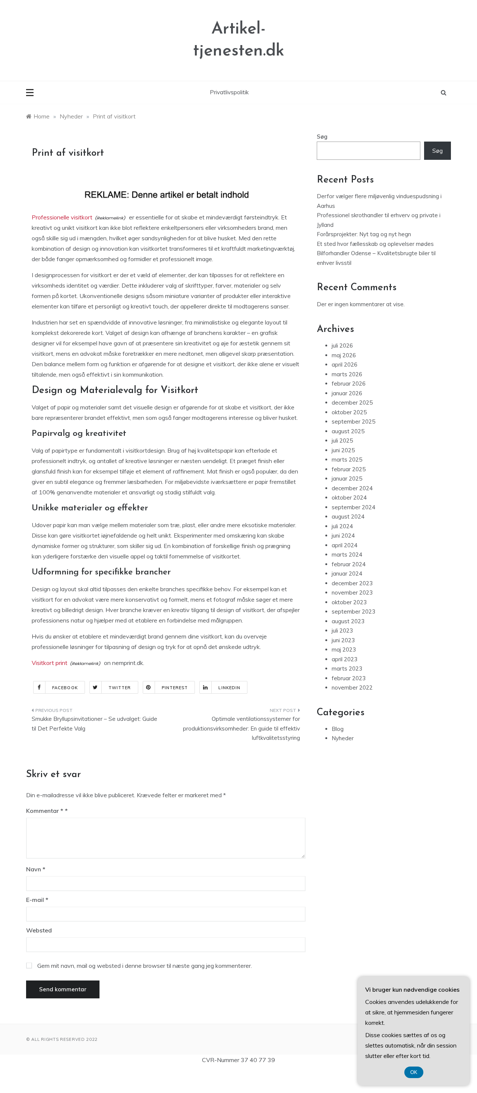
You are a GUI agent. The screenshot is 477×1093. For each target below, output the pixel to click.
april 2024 (344, 545)
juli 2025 (342, 440)
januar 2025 (347, 478)
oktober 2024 (349, 497)
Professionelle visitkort (62, 217)
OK (413, 1072)
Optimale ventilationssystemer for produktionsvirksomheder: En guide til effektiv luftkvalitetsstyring (241, 728)
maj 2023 (344, 649)
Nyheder (343, 738)
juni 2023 (343, 640)
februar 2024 (349, 564)
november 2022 (352, 687)
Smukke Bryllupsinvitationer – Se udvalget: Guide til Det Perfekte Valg (94, 723)
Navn (35, 869)
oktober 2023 (349, 602)
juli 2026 (342, 345)
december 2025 (352, 402)
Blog (338, 728)
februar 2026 (349, 383)
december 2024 (352, 488)
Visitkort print (49, 662)
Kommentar (44, 810)
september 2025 (353, 421)
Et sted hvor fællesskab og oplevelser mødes (375, 243)
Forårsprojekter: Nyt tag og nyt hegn (364, 234)
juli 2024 (342, 526)
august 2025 (348, 431)
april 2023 (344, 659)
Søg (322, 136)
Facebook (65, 687)
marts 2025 (347, 459)
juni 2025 (343, 450)
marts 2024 (347, 554)
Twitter (119, 687)
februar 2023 (349, 678)
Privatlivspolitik (229, 92)
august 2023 (348, 621)
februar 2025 (349, 469)
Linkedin (229, 687)
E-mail (37, 899)
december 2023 (352, 583)
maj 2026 (344, 355)
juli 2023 (342, 630)
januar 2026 (347, 393)
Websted (39, 930)
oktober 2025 (349, 412)
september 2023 (353, 611)
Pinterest (175, 687)
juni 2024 (343, 535)
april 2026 (344, 364)
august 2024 (348, 516)
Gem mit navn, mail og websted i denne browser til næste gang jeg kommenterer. (144, 965)
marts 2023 (347, 668)
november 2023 (352, 592)
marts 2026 (347, 374)
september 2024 (353, 507)
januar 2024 (347, 573)
